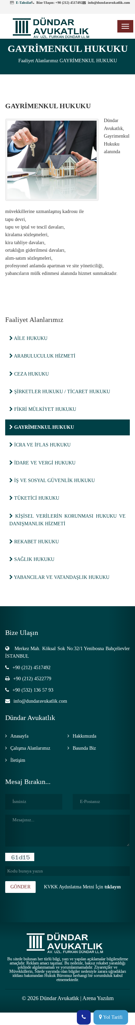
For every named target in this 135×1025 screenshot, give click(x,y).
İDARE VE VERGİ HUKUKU (44, 462)
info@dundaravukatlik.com (40, 701)
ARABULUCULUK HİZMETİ (44, 356)
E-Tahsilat (24, 2)
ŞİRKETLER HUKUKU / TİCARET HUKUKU (61, 391)
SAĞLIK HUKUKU (33, 559)
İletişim (17, 760)
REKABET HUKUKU (36, 541)
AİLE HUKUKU (30, 338)
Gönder (20, 886)
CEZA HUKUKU (31, 374)
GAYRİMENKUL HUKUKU (88, 60)
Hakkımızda (84, 736)
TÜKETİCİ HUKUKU (36, 498)
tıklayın (113, 886)
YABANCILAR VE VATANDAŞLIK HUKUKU (61, 577)
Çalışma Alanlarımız (30, 748)
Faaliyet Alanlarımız (38, 60)
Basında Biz (84, 748)
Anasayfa (19, 736)
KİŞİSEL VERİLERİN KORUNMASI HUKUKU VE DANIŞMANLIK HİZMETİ (67, 520)
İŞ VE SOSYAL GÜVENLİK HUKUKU (54, 480)
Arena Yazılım (98, 998)
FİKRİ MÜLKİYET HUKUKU (44, 409)
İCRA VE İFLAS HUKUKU (42, 444)
